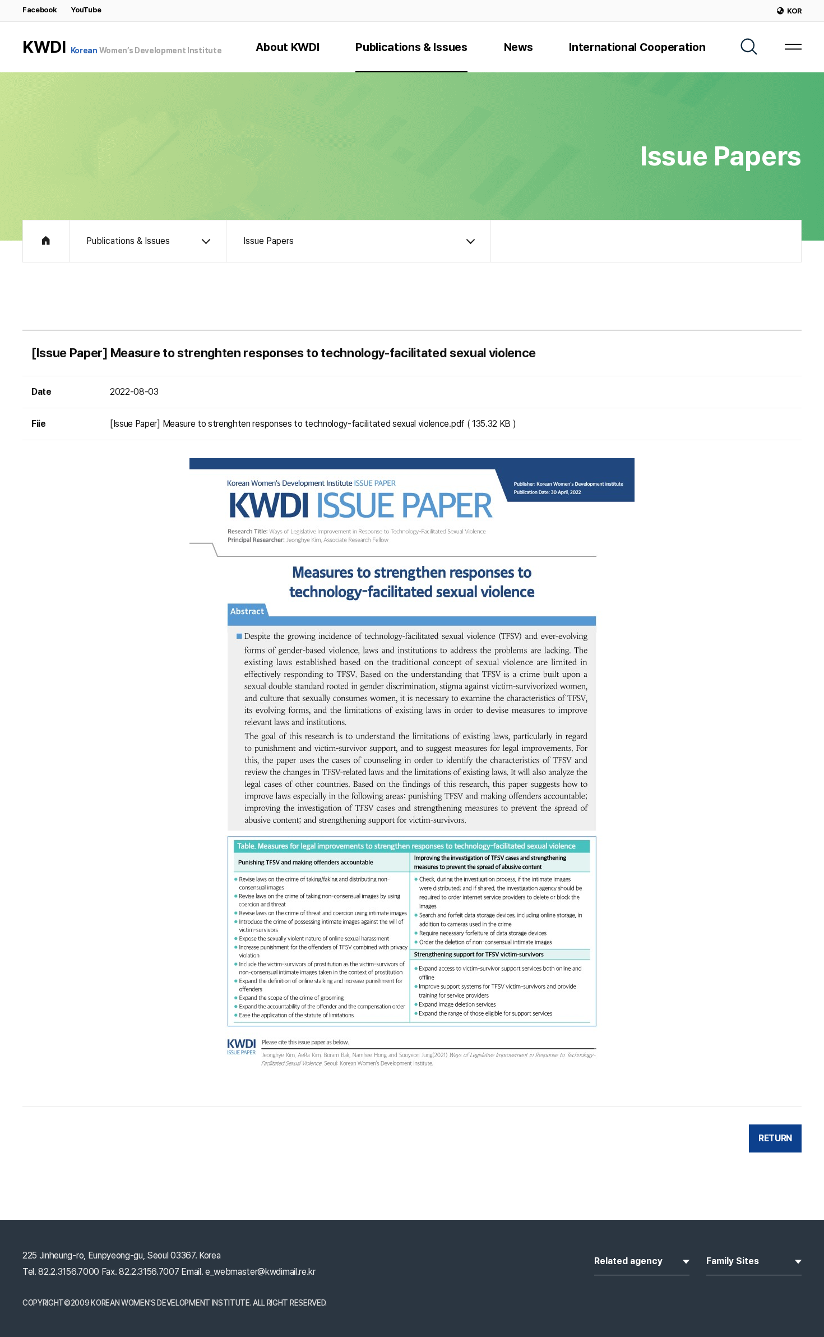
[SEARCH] (748, 46)
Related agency (636, 1260)
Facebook (39, 10)
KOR (794, 11)
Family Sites (740, 1260)
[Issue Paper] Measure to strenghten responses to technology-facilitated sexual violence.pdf (287, 423)
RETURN (775, 1138)
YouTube (86, 10)
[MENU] (793, 46)
